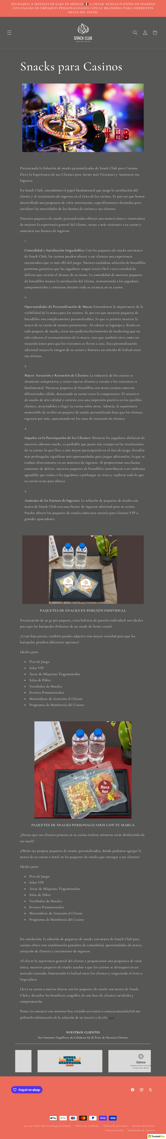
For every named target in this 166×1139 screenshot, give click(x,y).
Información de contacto (141, 1130)
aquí (112, 1017)
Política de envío (114, 1130)
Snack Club (39, 1125)
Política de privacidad (115, 1125)
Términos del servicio (143, 1125)
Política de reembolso (87, 1125)
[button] (9, 33)
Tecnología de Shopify (59, 1125)
